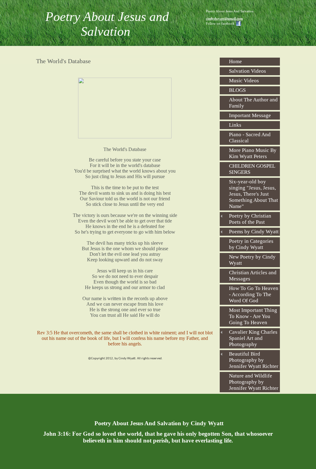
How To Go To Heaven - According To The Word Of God (253, 294)
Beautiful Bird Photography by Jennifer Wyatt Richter (253, 360)
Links (235, 125)
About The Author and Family (253, 103)
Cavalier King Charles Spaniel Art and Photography (253, 338)
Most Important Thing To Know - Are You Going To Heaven (253, 316)
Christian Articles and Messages (252, 276)
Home (235, 61)
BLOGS (237, 90)
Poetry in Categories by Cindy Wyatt (251, 244)
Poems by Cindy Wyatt (254, 232)
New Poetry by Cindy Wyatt (252, 260)
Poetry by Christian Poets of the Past (250, 219)
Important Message (250, 115)
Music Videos (244, 81)
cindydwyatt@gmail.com (224, 18)
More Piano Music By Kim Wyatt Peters (252, 153)
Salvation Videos (247, 71)
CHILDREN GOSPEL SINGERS (252, 169)
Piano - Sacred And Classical (250, 138)
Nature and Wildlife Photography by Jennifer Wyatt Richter (253, 382)
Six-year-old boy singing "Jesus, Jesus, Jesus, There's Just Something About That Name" (253, 194)
